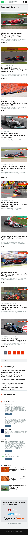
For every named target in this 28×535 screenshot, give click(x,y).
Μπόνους (8, 450)
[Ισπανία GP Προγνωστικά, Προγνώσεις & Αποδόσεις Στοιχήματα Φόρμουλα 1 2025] (14, 154)
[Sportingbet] (2, 407)
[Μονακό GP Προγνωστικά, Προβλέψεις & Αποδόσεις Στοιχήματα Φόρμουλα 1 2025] (14, 189)
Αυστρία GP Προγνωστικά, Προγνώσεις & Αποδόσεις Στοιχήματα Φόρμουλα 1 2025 (14, 103)
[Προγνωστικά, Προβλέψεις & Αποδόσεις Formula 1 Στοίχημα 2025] (14, 327)
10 (14, 353)
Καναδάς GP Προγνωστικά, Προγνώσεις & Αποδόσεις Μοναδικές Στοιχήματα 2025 (13, 135)
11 (18, 353)
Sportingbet (8, 404)
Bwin (6, 417)
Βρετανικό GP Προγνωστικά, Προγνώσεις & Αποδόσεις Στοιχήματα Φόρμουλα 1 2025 (14, 70)
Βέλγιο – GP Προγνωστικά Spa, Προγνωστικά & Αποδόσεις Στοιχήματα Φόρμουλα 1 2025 (11, 35)
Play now (8, 425)
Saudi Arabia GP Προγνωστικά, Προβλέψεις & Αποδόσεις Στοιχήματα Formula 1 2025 (14, 307)
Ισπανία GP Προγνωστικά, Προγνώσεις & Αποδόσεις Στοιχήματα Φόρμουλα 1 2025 (14, 168)
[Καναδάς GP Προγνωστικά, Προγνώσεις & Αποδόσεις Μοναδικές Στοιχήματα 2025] (14, 122)
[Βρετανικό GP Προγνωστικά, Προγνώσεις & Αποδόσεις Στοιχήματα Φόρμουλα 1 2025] (14, 55)
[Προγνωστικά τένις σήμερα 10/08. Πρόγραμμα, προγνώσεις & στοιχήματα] (5, 490)
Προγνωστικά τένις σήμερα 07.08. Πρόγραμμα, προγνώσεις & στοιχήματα (13, 388)
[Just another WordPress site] (9, 1)
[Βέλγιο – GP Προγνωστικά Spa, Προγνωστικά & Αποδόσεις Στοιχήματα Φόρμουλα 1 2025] (14, 20)
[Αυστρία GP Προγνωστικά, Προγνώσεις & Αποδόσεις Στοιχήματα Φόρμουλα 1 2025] (14, 90)
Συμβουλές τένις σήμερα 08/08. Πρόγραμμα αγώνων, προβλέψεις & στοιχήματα (12, 384)
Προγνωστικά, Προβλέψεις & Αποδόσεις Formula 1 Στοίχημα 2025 (13, 340)
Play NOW (8, 413)
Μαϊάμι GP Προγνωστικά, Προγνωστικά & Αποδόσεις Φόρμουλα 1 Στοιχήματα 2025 (14, 274)
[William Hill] (2, 432)
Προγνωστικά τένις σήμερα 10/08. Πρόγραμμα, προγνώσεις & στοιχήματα (13, 380)
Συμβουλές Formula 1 (23, 14)
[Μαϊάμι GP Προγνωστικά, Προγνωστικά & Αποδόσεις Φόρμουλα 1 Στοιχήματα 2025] (14, 259)
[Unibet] (2, 457)
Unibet (7, 455)
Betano (7, 439)
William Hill (8, 429)
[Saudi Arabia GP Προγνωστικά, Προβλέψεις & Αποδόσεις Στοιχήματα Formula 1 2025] (14, 294)
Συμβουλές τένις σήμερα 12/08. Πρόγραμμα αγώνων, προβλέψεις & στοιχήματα (12, 375)
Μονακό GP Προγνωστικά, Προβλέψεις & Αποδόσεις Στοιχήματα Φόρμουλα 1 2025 (14, 204)
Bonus (8, 435)
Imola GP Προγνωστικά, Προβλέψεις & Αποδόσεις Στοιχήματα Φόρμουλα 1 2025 (14, 238)
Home (2, 9)
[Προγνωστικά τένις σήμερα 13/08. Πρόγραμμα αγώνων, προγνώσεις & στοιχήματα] (5, 472)
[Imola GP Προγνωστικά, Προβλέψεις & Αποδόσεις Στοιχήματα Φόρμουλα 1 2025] (14, 224)
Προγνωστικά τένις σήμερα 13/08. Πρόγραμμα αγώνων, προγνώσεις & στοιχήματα (13, 371)
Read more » (4, 42)
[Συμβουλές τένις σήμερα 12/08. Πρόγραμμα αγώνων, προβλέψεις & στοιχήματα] (5, 481)
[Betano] (2, 442)
